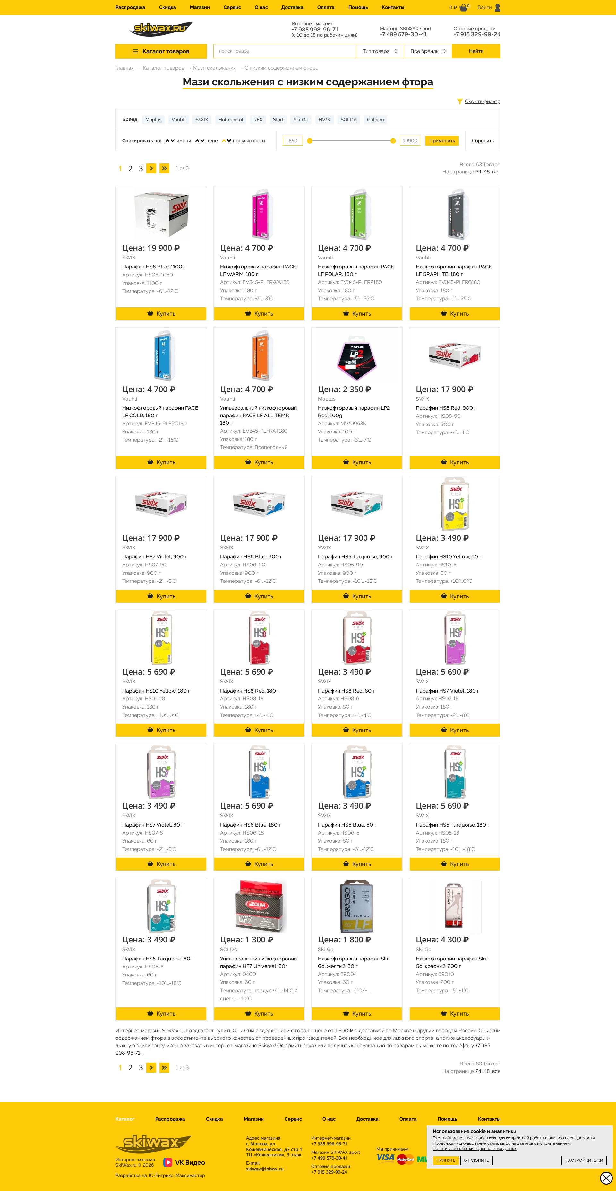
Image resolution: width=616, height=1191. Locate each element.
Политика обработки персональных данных (475, 1148)
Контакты (393, 7)
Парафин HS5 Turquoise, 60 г (158, 959)
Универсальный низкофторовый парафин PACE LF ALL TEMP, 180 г (258, 415)
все (496, 172)
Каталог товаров (163, 68)
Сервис (232, 7)
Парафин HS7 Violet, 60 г (153, 825)
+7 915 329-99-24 (477, 34)
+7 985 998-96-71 (315, 29)
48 (487, 172)
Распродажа (130, 7)
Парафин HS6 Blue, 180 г (250, 825)
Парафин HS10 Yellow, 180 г (156, 691)
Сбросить (483, 141)
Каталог (125, 1119)
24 (478, 172)
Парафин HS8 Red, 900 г (446, 408)
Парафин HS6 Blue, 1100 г (154, 267)
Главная (125, 68)
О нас (261, 7)
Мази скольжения (214, 68)
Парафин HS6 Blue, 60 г (347, 825)
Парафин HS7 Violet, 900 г (154, 557)
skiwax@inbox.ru (265, 1169)
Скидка (167, 7)
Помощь (358, 7)
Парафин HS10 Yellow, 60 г (449, 557)
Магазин (200, 7)
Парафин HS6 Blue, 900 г (251, 557)
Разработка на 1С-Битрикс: (160, 1175)
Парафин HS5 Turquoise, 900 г (355, 557)
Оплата (326, 7)
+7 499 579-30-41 (403, 34)
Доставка (292, 7)
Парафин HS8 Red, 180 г (249, 691)
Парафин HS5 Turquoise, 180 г (453, 825)
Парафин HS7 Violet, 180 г (447, 691)
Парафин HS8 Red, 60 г (346, 691)
